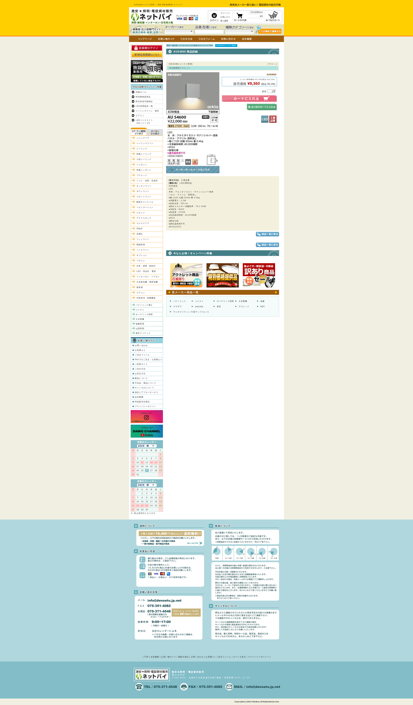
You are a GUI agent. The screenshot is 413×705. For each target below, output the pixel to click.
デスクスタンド (143, 218)
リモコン (140, 261)
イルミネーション (145, 207)
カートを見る (239, 657)
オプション (141, 255)
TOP (146, 657)
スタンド (140, 213)
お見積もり (140, 350)
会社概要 (139, 397)
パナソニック (179, 301)
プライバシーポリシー (145, 406)
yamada (199, 306)
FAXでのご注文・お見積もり (148, 359)
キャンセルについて (144, 388)
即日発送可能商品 (144, 101)
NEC (262, 306)
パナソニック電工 (144, 305)
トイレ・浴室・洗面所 (147, 181)
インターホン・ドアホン (148, 277)
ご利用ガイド (141, 364)
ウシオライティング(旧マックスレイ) (191, 312)
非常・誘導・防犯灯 (146, 266)
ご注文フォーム (142, 355)
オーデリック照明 (225, 301)
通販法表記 (183, 657)
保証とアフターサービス (146, 392)
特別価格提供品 (143, 97)
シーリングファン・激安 (147, 111)
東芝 (219, 306)
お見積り (210, 657)
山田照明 (140, 328)
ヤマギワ (177, 306)
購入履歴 (224, 21)
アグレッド (244, 306)
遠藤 (262, 301)
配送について (141, 378)
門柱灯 (139, 229)
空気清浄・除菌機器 (146, 298)
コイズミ (199, 301)
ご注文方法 (140, 369)
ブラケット (141, 175)
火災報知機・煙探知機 (147, 282)
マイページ (225, 13)
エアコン (140, 115)
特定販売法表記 (142, 402)
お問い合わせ (141, 345)
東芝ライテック (143, 333)
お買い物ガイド (168, 657)
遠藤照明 (140, 324)
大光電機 (243, 301)
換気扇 (139, 287)
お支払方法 (140, 373)
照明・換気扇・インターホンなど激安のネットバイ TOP (190, 45)
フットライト (142, 239)
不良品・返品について (145, 383)
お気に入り (225, 17)
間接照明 (140, 245)
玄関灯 (139, 234)
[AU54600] (192, 163)
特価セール (141, 92)
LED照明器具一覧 (144, 106)
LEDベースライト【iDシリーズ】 (144, 121)
